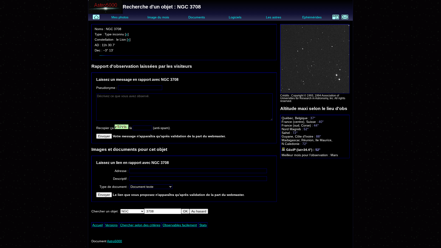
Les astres (273, 17)
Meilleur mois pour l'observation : (306, 155)
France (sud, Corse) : (298, 125)
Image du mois (158, 17)
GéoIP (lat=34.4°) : (300, 150)
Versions (111, 225)
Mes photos (119, 17)
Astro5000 (114, 241)
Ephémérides (312, 17)
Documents (196, 17)
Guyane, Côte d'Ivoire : (299, 136)
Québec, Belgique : (296, 118)
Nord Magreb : (293, 129)
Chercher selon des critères (140, 225)
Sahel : (287, 133)
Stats (203, 225)
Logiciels (235, 17)
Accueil (97, 225)
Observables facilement (180, 225)
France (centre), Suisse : (300, 122)
